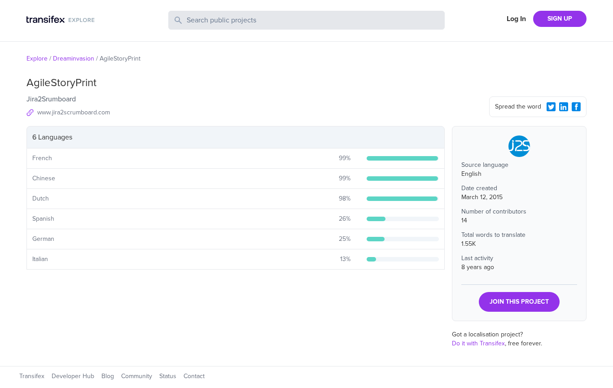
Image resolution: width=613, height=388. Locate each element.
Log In (516, 18)
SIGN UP (559, 18)
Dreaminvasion (73, 58)
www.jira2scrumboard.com (73, 112)
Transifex (31, 376)
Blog (107, 376)
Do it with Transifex (478, 343)
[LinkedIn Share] (563, 106)
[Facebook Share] (576, 106)
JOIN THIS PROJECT (519, 301)
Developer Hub (73, 376)
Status (167, 376)
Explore (37, 58)
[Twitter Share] (551, 106)
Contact (194, 376)
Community (136, 376)
